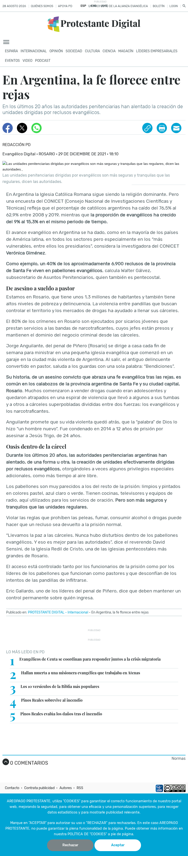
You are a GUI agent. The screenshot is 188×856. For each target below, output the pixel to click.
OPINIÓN (56, 51)
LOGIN (173, 6)
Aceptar (118, 845)
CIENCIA (109, 51)
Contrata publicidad (39, 788)
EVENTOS (12, 61)
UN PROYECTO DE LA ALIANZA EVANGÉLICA (118, 6)
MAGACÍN (125, 51)
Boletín (158, 6)
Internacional (78, 612)
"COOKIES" (71, 801)
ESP (83, 6)
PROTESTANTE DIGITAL (46, 612)
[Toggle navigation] (7, 42)
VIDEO (27, 61)
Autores (65, 788)
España (11, 51)
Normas (179, 758)
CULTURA (92, 51)
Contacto (12, 788)
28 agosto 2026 (14, 6)
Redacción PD (16, 144)
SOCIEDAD (74, 51)
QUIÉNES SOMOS (42, 6)
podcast (42, 61)
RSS (80, 788)
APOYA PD (65, 6)
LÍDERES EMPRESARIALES (156, 51)
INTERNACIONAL (34, 51)
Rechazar (70, 845)
